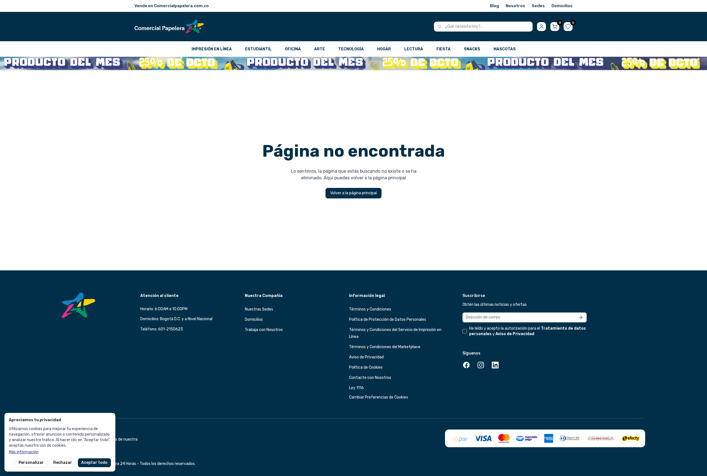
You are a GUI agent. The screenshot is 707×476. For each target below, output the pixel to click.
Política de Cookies (366, 367)
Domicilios (562, 5)
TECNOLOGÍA (351, 49)
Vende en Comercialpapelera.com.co (171, 5)
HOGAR (384, 49)
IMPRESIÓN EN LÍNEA (212, 49)
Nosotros (515, 5)
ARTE (319, 49)
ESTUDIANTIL (258, 49)
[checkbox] (464, 331)
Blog (494, 5)
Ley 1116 (356, 388)
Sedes (538, 5)
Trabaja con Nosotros (264, 329)
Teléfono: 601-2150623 (161, 329)
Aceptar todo (94, 462)
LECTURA (413, 49)
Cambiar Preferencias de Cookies (378, 397)
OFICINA (293, 49)
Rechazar (62, 462)
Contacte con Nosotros (370, 377)
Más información (24, 452)
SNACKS (472, 49)
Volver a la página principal (353, 193)
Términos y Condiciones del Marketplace (384, 347)
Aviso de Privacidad (366, 357)
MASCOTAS (505, 49)
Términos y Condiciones (370, 309)
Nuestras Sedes (259, 309)
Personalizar (31, 462)
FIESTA (443, 49)
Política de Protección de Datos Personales (387, 319)
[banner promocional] (353, 63)
